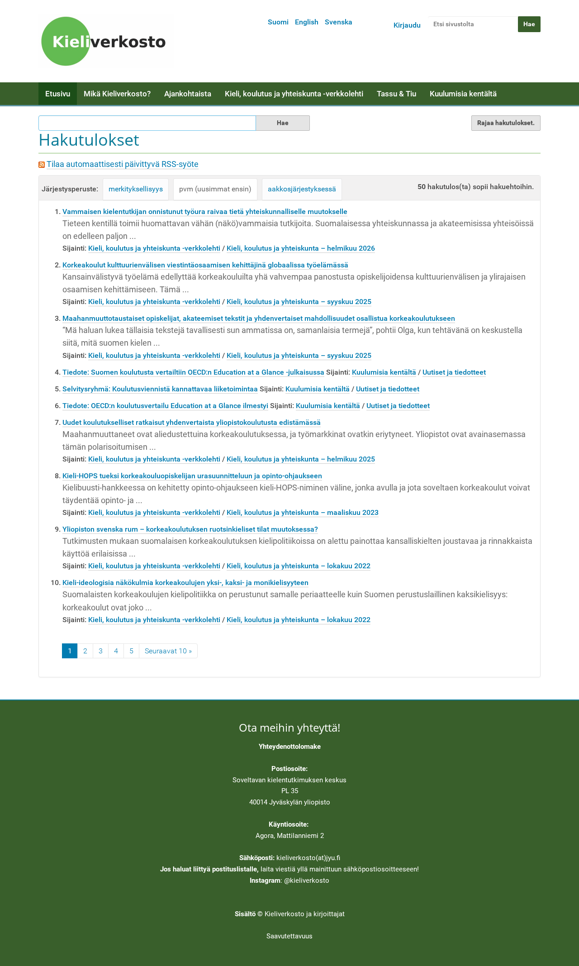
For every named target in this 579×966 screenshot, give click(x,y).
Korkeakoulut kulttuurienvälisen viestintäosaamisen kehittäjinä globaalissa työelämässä (205, 265)
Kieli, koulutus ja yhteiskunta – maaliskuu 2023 (303, 512)
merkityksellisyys (136, 189)
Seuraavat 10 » (168, 651)
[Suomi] (106, 41)
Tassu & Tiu (396, 93)
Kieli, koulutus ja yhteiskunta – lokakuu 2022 (298, 566)
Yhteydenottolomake (290, 746)
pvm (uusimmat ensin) (215, 189)
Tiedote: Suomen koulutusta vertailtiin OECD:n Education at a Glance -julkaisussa (193, 372)
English (306, 22)
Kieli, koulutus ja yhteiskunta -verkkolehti (294, 93)
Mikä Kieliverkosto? (117, 93)
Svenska (338, 22)
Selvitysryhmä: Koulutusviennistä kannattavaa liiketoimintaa (160, 389)
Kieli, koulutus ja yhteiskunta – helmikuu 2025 (301, 459)
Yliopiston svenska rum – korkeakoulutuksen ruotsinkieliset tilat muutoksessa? (190, 529)
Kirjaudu (407, 25)
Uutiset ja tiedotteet (454, 372)
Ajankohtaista (187, 93)
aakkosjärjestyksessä (302, 189)
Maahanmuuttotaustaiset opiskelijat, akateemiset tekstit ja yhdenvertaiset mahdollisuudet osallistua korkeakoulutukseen (258, 318)
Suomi (278, 22)
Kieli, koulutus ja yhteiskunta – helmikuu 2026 (301, 248)
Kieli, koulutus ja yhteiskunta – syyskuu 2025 (299, 301)
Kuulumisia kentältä (463, 93)
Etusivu (57, 93)
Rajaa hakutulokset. (506, 122)
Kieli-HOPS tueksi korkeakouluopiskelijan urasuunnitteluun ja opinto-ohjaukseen (192, 475)
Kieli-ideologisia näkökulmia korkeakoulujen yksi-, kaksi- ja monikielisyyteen (185, 582)
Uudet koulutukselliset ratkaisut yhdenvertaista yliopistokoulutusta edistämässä (191, 422)
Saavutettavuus (289, 936)
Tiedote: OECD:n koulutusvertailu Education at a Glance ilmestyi (165, 405)
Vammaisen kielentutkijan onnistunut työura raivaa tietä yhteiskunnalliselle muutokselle (204, 211)
